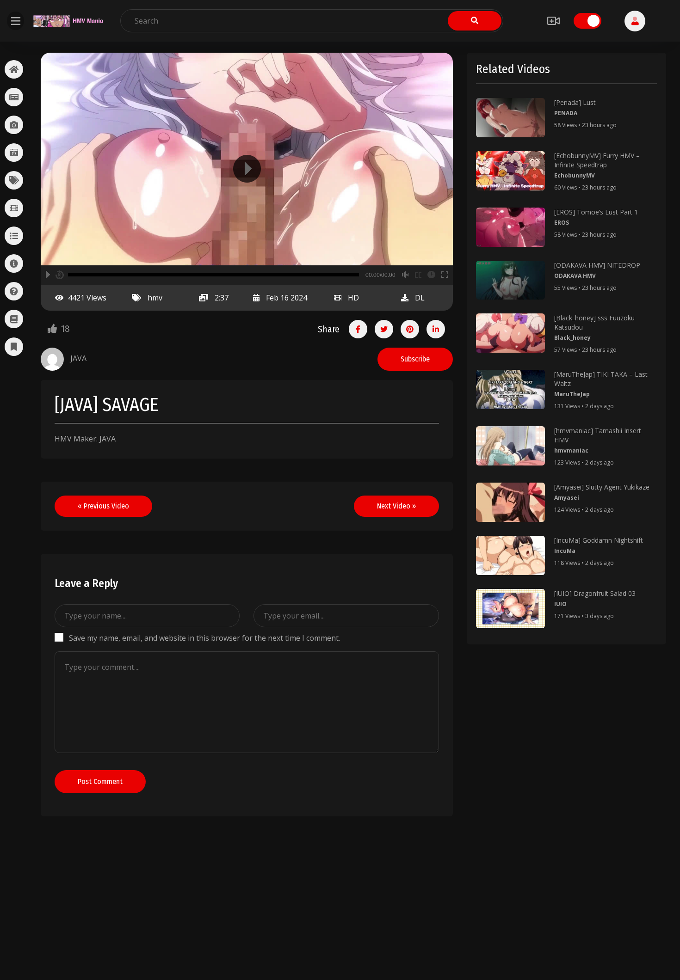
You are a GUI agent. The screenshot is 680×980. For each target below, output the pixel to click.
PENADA (565, 113)
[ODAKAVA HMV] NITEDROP (597, 265)
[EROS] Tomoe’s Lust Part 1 (596, 212)
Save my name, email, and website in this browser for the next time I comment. (204, 638)
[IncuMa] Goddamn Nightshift (598, 540)
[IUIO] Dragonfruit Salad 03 (595, 593)
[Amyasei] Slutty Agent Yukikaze (601, 487)
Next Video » (396, 506)
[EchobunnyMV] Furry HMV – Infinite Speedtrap (597, 160)
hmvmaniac (571, 450)
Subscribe (415, 359)
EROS (561, 223)
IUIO (560, 604)
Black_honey (572, 338)
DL (420, 298)
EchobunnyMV (574, 175)
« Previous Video (103, 506)
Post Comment (100, 781)
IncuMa (564, 551)
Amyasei (566, 498)
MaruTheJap (572, 394)
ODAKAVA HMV (575, 276)
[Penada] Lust (575, 102)
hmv (155, 298)
